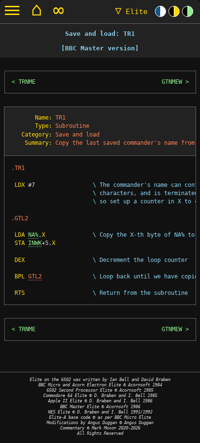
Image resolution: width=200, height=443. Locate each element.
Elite (131, 11)
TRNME (26, 81)
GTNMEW (172, 81)
